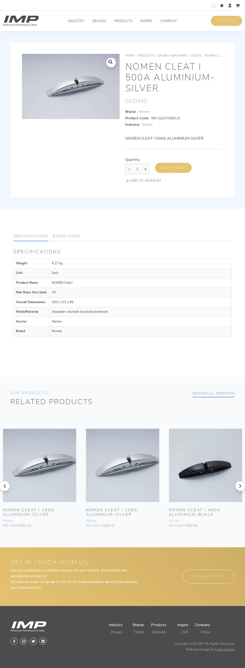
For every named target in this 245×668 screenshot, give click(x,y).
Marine (147, 124)
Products (123, 21)
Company (168, 21)
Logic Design (224, 649)
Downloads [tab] (67, 236)
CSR (184, 632)
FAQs (205, 632)
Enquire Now (209, 576)
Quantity (132, 159)
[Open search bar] (213, 5)
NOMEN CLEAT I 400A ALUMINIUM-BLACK (195, 512)
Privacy (116, 632)
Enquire (226, 20)
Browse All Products (213, 393)
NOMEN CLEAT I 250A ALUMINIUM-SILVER (29, 512)
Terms (138, 632)
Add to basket (173, 167)
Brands (99, 21)
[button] (111, 62)
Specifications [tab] (30, 236)
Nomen (144, 111)
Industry (76, 21)
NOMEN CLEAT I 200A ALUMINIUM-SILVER (112, 512)
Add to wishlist (146, 181)
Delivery (159, 632)
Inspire (146, 21)
